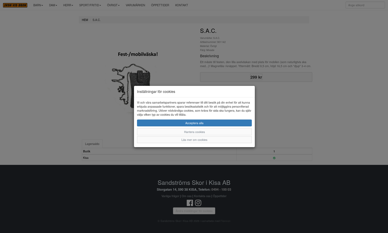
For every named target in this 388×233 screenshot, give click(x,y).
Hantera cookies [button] (194, 132)
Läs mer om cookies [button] (194, 140)
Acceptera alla (194, 123)
